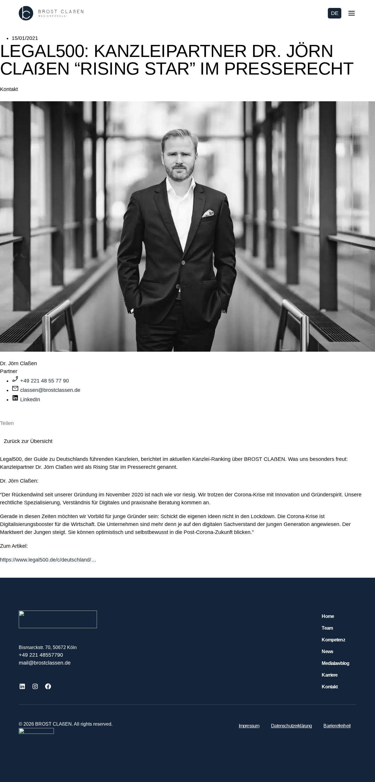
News (327, 651)
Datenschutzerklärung (291, 725)
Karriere (330, 675)
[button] (2, 431)
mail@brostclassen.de (45, 663)
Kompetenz (333, 639)
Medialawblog (335, 663)
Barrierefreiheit (336, 725)
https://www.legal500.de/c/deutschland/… (48, 560)
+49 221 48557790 (41, 655)
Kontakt (330, 686)
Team (327, 628)
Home (328, 616)
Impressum (249, 725)
